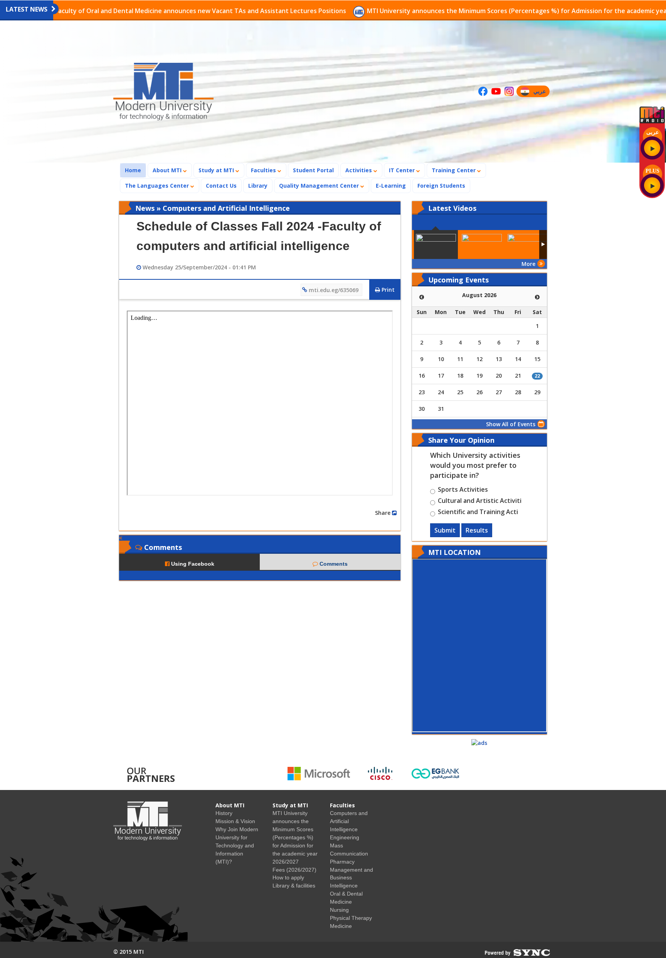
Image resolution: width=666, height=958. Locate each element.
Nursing (339, 910)
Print (387, 289)
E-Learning (391, 185)
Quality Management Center (319, 185)
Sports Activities (463, 490)
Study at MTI (216, 170)
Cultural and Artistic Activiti (479, 502)
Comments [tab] (333, 564)
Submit (445, 530)
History (223, 813)
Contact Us (221, 185)
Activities (359, 170)
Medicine (341, 926)
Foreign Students (443, 185)
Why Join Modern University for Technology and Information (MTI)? (236, 845)
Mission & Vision (235, 821)
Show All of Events (510, 424)
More (528, 263)
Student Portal (313, 170)
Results (477, 530)
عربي (541, 92)
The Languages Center (157, 185)
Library (257, 185)
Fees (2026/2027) (294, 870)
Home (135, 170)
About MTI (168, 170)
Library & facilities (293, 885)
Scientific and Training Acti (478, 513)
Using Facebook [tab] (192, 564)
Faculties (264, 170)
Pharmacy (342, 862)
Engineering (344, 837)
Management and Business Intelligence (351, 878)
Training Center (454, 170)
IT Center (402, 170)
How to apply (288, 877)
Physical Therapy (351, 918)
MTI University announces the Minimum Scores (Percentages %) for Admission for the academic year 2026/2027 (487, 11)
